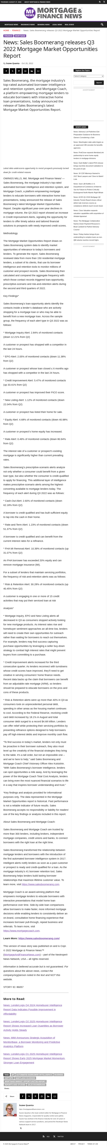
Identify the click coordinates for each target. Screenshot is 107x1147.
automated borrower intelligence (34, 1074)
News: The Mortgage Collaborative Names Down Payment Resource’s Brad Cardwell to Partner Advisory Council (87, 225)
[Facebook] (6, 71)
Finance (16, 30)
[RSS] (99, 2)
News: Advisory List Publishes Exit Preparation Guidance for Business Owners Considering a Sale (87, 135)
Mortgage (20, 36)
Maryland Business (25, 1078)
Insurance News (28, 24)
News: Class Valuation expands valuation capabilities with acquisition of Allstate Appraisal (89, 213)
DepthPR (9, 1078)
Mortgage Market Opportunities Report (25, 1081)
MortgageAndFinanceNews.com (22, 954)
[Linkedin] (32, 71)
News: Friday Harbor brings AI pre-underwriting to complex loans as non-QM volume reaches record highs (88, 237)
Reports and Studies (15, 1084)
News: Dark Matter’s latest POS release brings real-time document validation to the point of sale (88, 166)
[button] (102, 25)
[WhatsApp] (25, 71)
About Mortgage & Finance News (37, 2)
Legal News (57, 24)
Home (6, 30)
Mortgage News (11, 24)
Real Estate (69, 24)
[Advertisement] (89, 106)
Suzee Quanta (12, 63)
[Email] (38, 71)
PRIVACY (81, 1144)
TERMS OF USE (92, 1144)
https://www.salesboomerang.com (40, 884)
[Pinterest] (19, 71)
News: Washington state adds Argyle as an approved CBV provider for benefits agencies (88, 145)
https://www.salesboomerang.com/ (39, 938)
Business (58, 1074)
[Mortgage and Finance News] (53, 13)
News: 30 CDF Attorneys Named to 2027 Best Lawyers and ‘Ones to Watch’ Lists (89, 176)
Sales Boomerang (36, 1084)
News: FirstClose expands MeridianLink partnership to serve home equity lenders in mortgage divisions (89, 155)
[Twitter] (104, 2)
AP (13, 1074)
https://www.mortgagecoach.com (21, 930)
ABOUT (73, 1144)
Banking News (43, 24)
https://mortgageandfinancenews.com (31, 1109)
